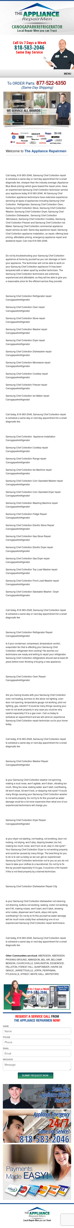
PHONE (6, 1037)
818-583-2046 (29, 47)
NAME (6, 1026)
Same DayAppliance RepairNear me (54, 1094)
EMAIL (6, 1048)
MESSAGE (8, 1059)
